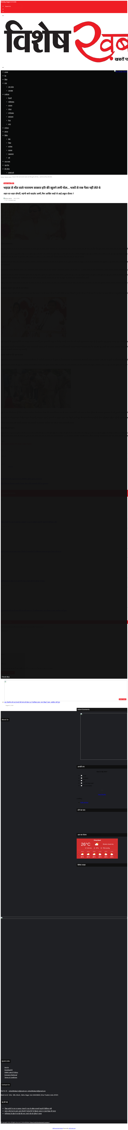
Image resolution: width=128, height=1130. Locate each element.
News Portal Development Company (39, 1122)
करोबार (10, 146)
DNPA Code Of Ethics (11, 1072)
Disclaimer (113, 1124)
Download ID (8, 1070)
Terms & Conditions (10, 1077)
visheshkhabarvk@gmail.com (37, 1091)
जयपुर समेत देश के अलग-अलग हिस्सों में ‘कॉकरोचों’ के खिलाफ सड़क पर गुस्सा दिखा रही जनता (30, 1111)
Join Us (6, 1067)
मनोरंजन (6, 128)
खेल (9, 139)
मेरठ (9, 120)
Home (6, 72)
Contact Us (105, 1124)
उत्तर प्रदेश (11, 87)
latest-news (8, 177)
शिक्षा (9, 143)
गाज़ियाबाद (11, 102)
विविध (6, 135)
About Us (98, 1124)
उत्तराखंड (10, 91)
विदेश (5, 79)
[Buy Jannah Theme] (120, 71)
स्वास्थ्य (10, 150)
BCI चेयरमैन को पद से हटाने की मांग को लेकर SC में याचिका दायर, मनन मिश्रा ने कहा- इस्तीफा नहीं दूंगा (32, 702)
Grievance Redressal (10, 1075)
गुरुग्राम (10, 105)
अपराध (6, 132)
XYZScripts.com (72, 1128)
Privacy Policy (122, 1124)
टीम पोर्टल (7, 169)
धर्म (9, 158)
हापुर (9, 124)
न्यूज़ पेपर (6, 165)
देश (5, 76)
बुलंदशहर (10, 117)
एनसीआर (6, 94)
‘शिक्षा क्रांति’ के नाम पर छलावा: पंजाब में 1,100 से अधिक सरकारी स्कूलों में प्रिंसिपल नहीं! (28, 1108)
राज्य (5, 83)
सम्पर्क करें (11, 173)
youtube (7, 161)
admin (10, 198)
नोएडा (9, 109)
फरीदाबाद (11, 113)
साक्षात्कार (11, 154)
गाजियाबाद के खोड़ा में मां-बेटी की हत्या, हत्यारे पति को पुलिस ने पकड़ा (23, 1113)
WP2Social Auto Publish (58, 1128)
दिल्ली (10, 98)
